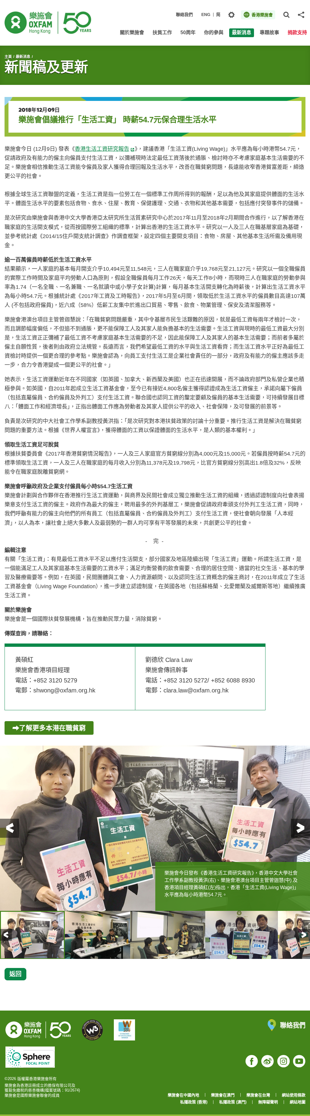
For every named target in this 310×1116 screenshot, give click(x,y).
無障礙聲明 (268, 1102)
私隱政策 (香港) (193, 1102)
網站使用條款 (293, 1095)
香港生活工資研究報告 (102, 149)
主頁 (8, 57)
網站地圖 (297, 1102)
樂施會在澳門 (223, 1095)
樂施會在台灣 (258, 1095)
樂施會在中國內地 (183, 1095)
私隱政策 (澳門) (232, 1102)
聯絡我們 (184, 14)
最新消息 (23, 57)
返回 (15, 974)
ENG (205, 14)
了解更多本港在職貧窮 (52, 728)
